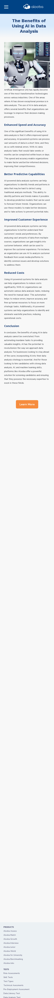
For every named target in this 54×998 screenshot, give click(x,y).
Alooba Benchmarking (13, 959)
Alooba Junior (9, 947)
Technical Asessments (13, 985)
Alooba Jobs (8, 963)
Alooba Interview (11, 943)
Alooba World (9, 951)
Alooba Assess (10, 931)
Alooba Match (9, 935)
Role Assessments (11, 973)
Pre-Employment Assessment (16, 989)
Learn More (27, 404)
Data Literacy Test (11, 993)
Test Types (8, 981)
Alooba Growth (10, 939)
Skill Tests (8, 977)
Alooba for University (12, 955)
